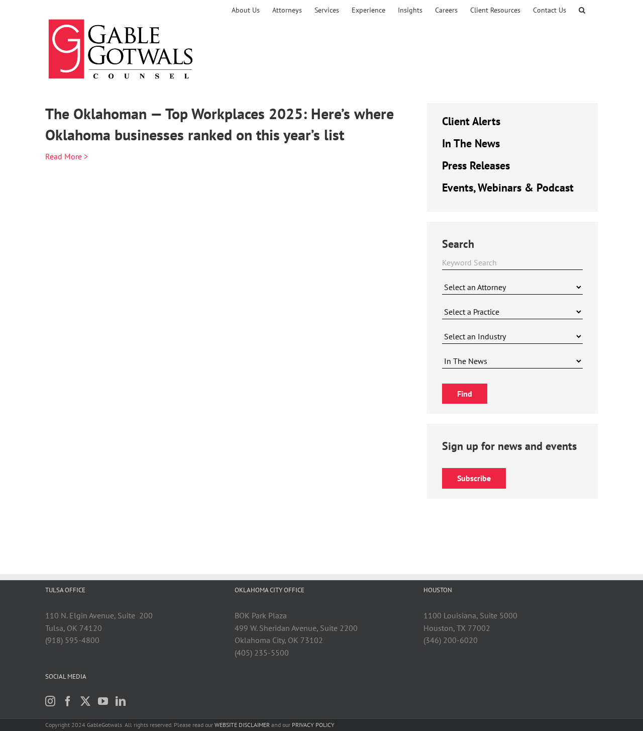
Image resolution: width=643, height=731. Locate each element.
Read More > (66, 156)
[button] (582, 10)
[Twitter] (85, 701)
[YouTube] (103, 701)
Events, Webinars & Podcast (508, 187)
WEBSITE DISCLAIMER (242, 724)
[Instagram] (50, 701)
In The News (471, 143)
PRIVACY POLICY (313, 724)
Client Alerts (471, 121)
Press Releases (476, 165)
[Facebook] (68, 701)
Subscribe (474, 478)
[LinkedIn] (121, 701)
